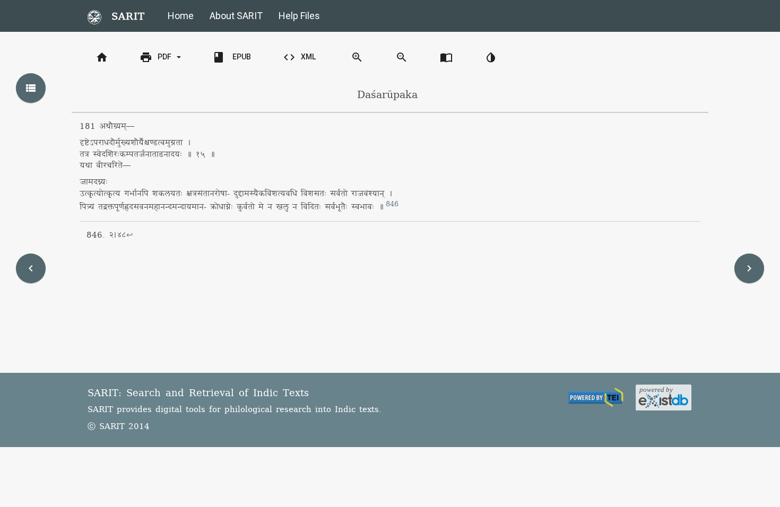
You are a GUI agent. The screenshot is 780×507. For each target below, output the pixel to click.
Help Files (299, 15)
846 (392, 204)
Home (181, 15)
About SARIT (236, 15)
